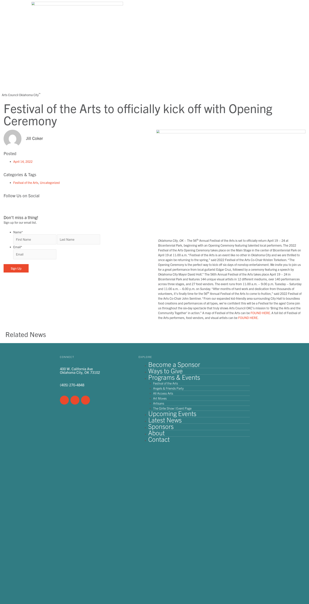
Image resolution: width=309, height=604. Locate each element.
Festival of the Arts (25, 182)
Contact (159, 439)
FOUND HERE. (261, 313)
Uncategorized (50, 182)
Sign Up (16, 268)
